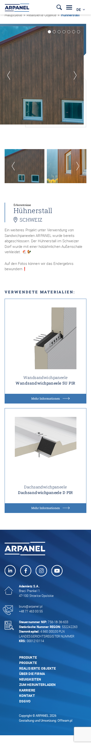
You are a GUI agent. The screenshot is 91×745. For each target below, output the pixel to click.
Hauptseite (13, 14)
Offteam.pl (65, 720)
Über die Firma (32, 673)
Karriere (27, 690)
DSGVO (25, 701)
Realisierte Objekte (41, 14)
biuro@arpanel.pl (30, 606)
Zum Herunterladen (37, 684)
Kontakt (27, 695)
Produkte (28, 657)
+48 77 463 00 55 (31, 611)
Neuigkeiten (30, 679)
